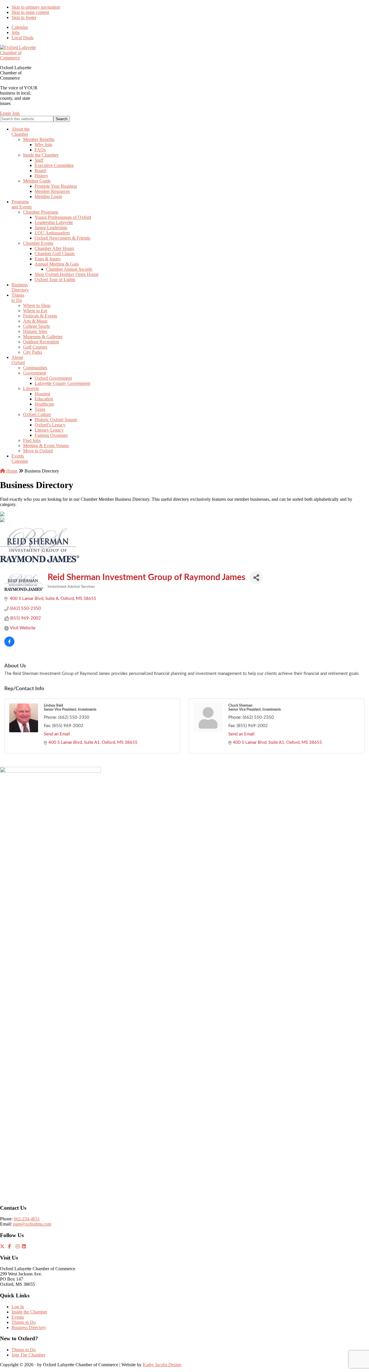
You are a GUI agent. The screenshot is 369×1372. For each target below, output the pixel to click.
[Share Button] (256, 577)
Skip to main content (30, 12)
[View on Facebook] (9, 645)
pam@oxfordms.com (32, 1224)
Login (5, 113)
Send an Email (57, 734)
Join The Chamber (28, 1354)
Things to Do (24, 1322)
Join (16, 113)
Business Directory (29, 1327)
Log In (18, 1306)
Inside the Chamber (29, 1311)
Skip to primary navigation (36, 7)
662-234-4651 (27, 1218)
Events (18, 1317)
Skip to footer (24, 17)
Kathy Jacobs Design (162, 1364)
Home (11, 470)
